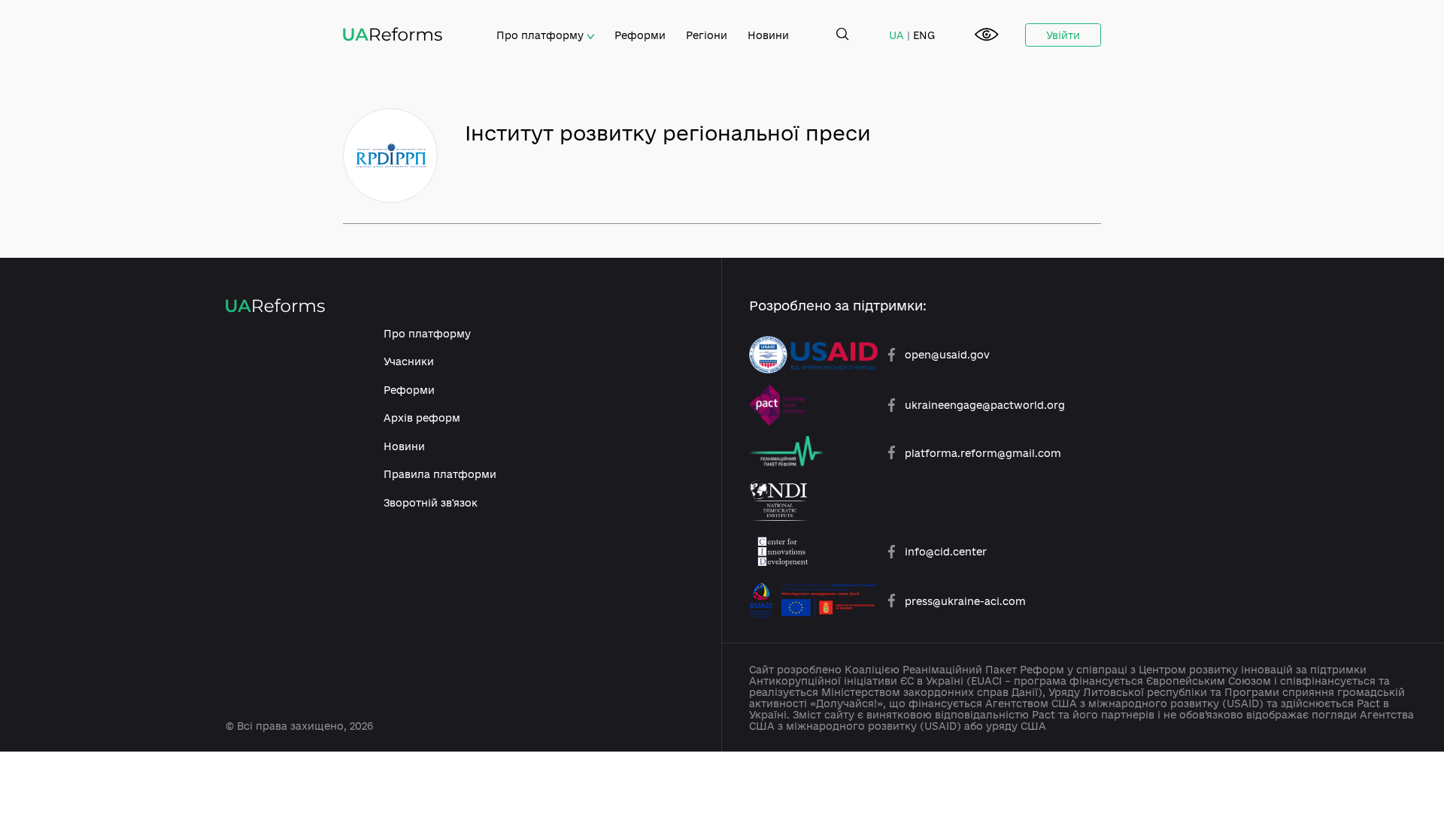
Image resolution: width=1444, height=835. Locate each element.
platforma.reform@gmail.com (983, 452)
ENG (924, 35)
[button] (987, 35)
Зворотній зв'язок (431, 502)
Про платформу (541, 35)
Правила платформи (440, 474)
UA (896, 35)
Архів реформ (422, 417)
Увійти (1063, 35)
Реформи (640, 35)
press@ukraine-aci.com (965, 601)
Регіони (706, 35)
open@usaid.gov (947, 354)
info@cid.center (946, 551)
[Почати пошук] (842, 35)
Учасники (409, 361)
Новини (768, 35)
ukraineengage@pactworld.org (985, 404)
